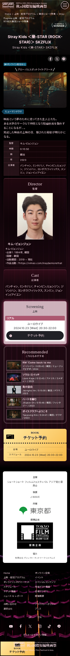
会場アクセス (41, 591)
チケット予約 (35, 335)
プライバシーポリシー (45, 604)
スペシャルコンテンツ (45, 582)
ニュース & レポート (13, 596)
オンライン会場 (42, 573)
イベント (39, 577)
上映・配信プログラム (19, 18)
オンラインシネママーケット (17, 582)
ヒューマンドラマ (13, 111)
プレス (38, 608)
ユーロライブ (35, 324)
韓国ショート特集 (16, 21)
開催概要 (39, 596)
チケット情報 (10, 591)
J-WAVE (35, 496)
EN (39, 617)
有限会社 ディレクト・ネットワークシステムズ (35, 558)
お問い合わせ (10, 604)
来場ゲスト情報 (42, 586)
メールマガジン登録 (36, 634)
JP (30, 617)
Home (7, 573)
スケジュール (10, 586)
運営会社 (8, 608)
